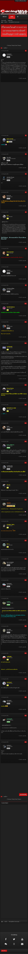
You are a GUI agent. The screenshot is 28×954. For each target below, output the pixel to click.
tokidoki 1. (9, 745)
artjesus (8, 270)
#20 (25, 521)
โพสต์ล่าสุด (10, 20)
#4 (25, 173)
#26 (25, 653)
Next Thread (18, 45)
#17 (25, 462)
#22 (25, 558)
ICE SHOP (9, 700)
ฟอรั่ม (12, 16)
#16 (25, 441)
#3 (25, 154)
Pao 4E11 (9, 157)
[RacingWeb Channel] (22, 939)
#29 (25, 715)
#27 (25, 678)
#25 (25, 626)
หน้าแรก (5, 16)
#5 (25, 192)
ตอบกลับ (24, 78)
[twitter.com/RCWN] (14, 939)
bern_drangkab (10, 562)
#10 (25, 303)
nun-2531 (9, 629)
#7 (25, 248)
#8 (25, 266)
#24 (25, 598)
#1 (25, 50)
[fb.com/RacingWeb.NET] (6, 939)
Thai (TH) (3, 950)
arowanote (9, 583)
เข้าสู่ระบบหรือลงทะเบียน (20, 0)
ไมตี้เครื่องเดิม (10, 466)
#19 (25, 499)
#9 (25, 285)
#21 (25, 540)
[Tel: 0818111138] (14, 944)
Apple (8, 426)
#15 (25, 423)
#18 (25, 481)
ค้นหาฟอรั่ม (3, 20)
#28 (25, 697)
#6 (25, 212)
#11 (25, 321)
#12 (25, 343)
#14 (25, 404)
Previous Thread (11, 45)
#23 (25, 580)
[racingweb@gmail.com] (22, 944)
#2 (25, 135)
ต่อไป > (5, 48)
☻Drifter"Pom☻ (10, 177)
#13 (25, 384)
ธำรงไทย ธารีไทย (10, 288)
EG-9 (8, 325)
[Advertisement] (14, 97)
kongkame (9, 54)
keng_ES (9, 195)
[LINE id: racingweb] (6, 944)
